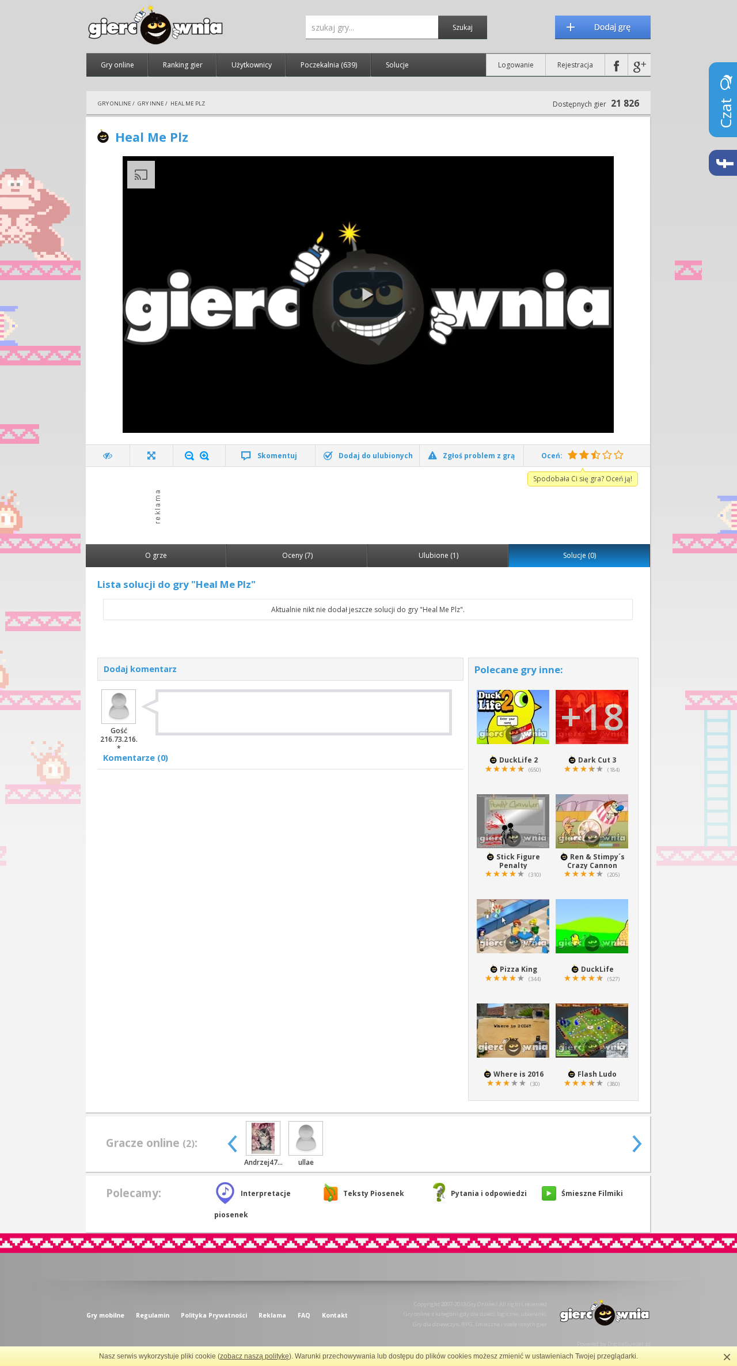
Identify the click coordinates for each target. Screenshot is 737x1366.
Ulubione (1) (438, 555)
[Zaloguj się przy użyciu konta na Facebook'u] (616, 65)
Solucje (397, 65)
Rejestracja (575, 65)
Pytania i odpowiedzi (489, 1193)
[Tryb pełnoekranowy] (151, 455)
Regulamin (152, 1315)
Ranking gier (183, 65)
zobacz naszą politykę (254, 1356)
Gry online (117, 65)
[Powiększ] (204, 456)
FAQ (304, 1315)
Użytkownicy (251, 65)
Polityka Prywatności (214, 1315)
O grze (156, 555)
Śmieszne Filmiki (592, 1193)
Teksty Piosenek (373, 1193)
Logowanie (516, 65)
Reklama (272, 1315)
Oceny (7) (297, 555)
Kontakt (335, 1315)
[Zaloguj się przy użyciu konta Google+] (639, 65)
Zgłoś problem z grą (479, 456)
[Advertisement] (371, 504)
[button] (368, 294)
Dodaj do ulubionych (376, 456)
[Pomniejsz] (189, 456)
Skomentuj (277, 456)
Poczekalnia (329, 65)
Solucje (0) (579, 555)
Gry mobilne (105, 1315)
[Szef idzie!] (108, 455)
